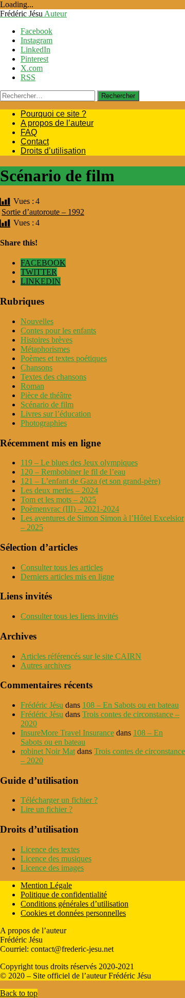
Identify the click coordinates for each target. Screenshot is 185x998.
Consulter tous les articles (62, 567)
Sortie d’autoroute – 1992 (43, 212)
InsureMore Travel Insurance (67, 732)
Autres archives (46, 665)
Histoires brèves (46, 339)
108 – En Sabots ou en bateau (130, 705)
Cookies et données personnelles (73, 913)
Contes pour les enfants (58, 330)
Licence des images (52, 867)
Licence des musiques (56, 858)
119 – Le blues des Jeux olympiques (79, 462)
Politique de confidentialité (64, 894)
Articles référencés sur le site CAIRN (81, 656)
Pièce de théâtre (46, 395)
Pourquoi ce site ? (53, 113)
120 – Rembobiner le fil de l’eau (73, 471)
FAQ (29, 132)
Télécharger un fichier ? (59, 800)
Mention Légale (46, 885)
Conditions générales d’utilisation (74, 903)
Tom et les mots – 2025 (58, 499)
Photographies (44, 423)
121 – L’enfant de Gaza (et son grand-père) (90, 481)
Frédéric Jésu (42, 705)
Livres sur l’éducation (56, 413)
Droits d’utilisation (53, 150)
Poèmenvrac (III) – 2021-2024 (70, 508)
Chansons (36, 367)
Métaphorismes (45, 349)
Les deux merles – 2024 (59, 490)
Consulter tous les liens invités (69, 616)
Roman (32, 386)
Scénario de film (47, 404)
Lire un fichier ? (46, 809)
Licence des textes (50, 849)
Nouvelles (37, 321)
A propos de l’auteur (57, 123)
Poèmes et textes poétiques (64, 358)
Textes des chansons (53, 376)
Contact (35, 141)
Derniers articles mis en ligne (67, 576)
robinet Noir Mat (48, 751)
